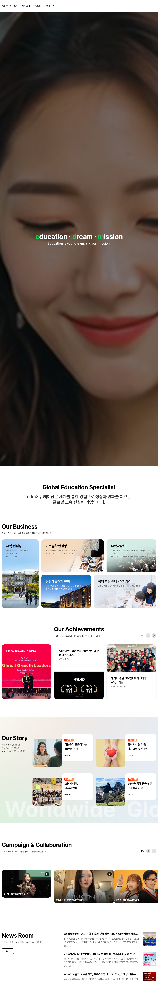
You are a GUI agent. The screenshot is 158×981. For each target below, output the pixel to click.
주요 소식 (38, 6)
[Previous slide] (148, 635)
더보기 (7, 945)
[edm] (5, 6)
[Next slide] (154, 635)
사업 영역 (26, 6)
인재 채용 (50, 6)
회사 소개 (13, 6)
